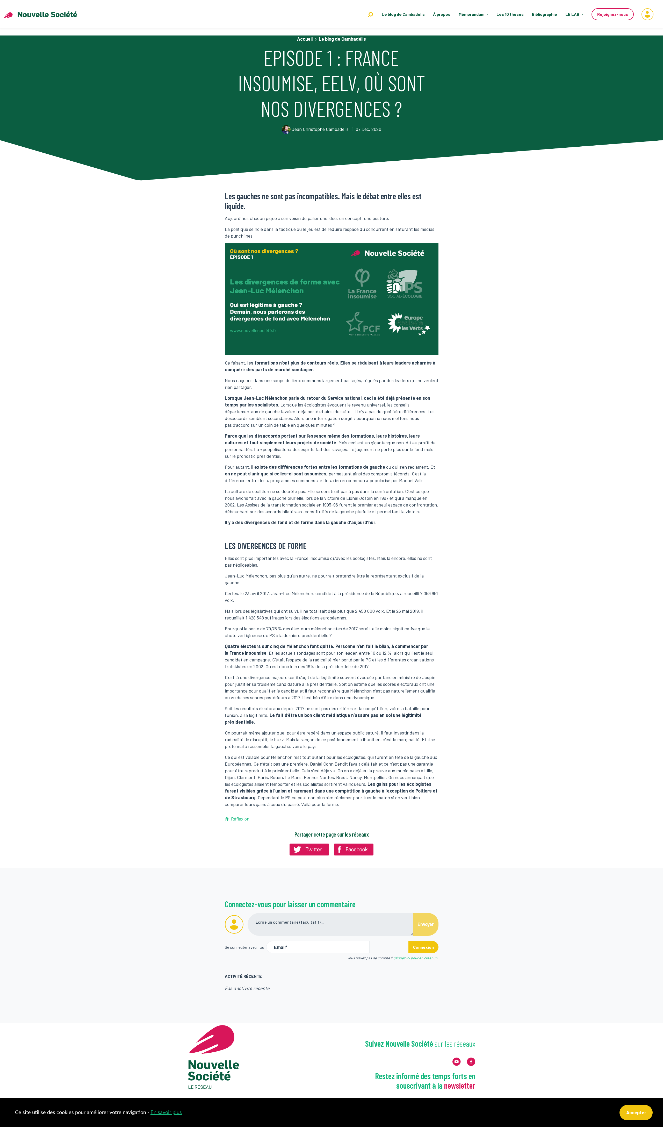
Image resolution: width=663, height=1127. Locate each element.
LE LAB (572, 14)
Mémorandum (472, 14)
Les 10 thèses (510, 14)
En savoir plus (166, 1112)
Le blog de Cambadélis (403, 14)
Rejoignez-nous (612, 14)
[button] (647, 14)
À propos (441, 14)
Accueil (305, 39)
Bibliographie (544, 14)
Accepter (636, 1112)
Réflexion (240, 819)
